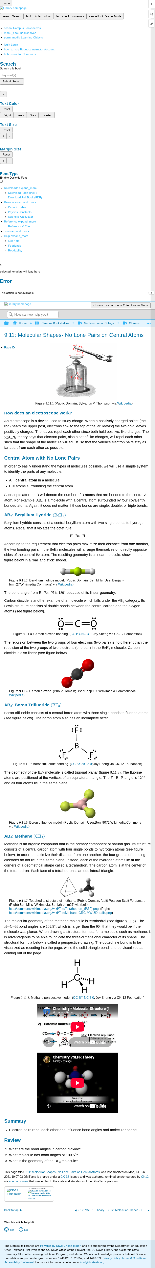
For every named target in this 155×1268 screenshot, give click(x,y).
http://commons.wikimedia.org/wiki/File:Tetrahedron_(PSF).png (54, 908)
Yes (12, 1229)
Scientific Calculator (20, 216)
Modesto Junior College (99, 323)
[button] (14, 245)
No (26, 1229)
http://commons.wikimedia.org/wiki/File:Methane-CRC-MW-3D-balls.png (60, 913)
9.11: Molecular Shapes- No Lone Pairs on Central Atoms (62, 1172)
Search (10, 315)
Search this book (10, 68)
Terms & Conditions (133, 1258)
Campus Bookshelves (55, 323)
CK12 (145, 1176)
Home (22, 323)
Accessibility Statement (19, 1262)
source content (18, 1181)
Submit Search (12, 81)
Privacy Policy (111, 1258)
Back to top (11, 1210)
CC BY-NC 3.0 (80, 634)
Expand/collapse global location (149, 322)
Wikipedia (124, 403)
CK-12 (65, 1176)
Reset (6, 109)
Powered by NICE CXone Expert (61, 1245)
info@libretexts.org (92, 1262)
